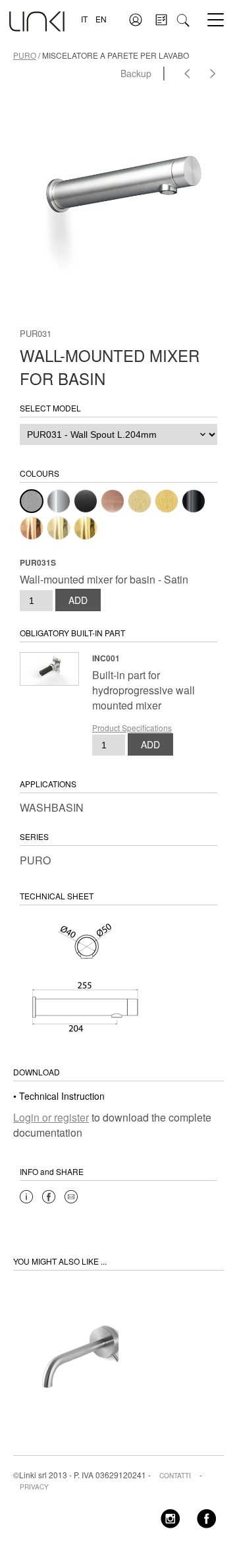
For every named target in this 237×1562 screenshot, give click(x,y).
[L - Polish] (58, 501)
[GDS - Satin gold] (166, 501)
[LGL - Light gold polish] (58, 528)
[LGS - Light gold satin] (139, 501)
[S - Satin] (31, 501)
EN (101, 18)
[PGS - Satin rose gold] (112, 501)
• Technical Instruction (59, 1095)
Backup (135, 73)
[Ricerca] (183, 18)
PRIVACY (34, 1486)
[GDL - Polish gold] (85, 528)
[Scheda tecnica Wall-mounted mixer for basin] (85, 976)
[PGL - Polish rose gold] (31, 528)
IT (84, 18)
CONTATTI (175, 1475)
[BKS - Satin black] (85, 501)
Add (78, 600)
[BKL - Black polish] (193, 501)
